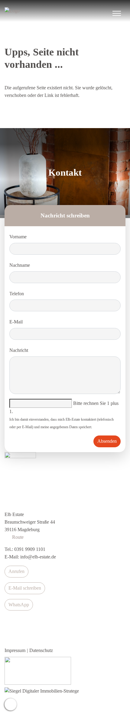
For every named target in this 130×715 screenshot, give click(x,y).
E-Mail (16, 321)
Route (17, 537)
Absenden (107, 441)
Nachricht (18, 350)
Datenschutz (41, 650)
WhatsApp (18, 604)
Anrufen (16, 571)
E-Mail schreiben (24, 588)
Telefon (16, 293)
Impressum (15, 650)
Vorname (18, 236)
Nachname (19, 265)
